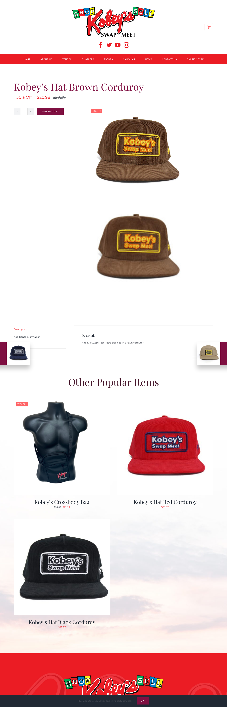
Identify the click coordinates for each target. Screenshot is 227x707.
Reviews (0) (20, 344)
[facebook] (100, 45)
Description (20, 329)
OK (143, 700)
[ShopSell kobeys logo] (113, 7)
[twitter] (109, 45)
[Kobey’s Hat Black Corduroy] (62, 520)
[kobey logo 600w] (113, 669)
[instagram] (126, 45)
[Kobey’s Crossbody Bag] (62, 400)
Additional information (27, 336)
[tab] (40, 329)
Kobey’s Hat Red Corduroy (165, 501)
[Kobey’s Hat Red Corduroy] (165, 400)
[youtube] (117, 45)
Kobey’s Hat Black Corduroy (62, 621)
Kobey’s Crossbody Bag (61, 501)
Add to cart (50, 111)
